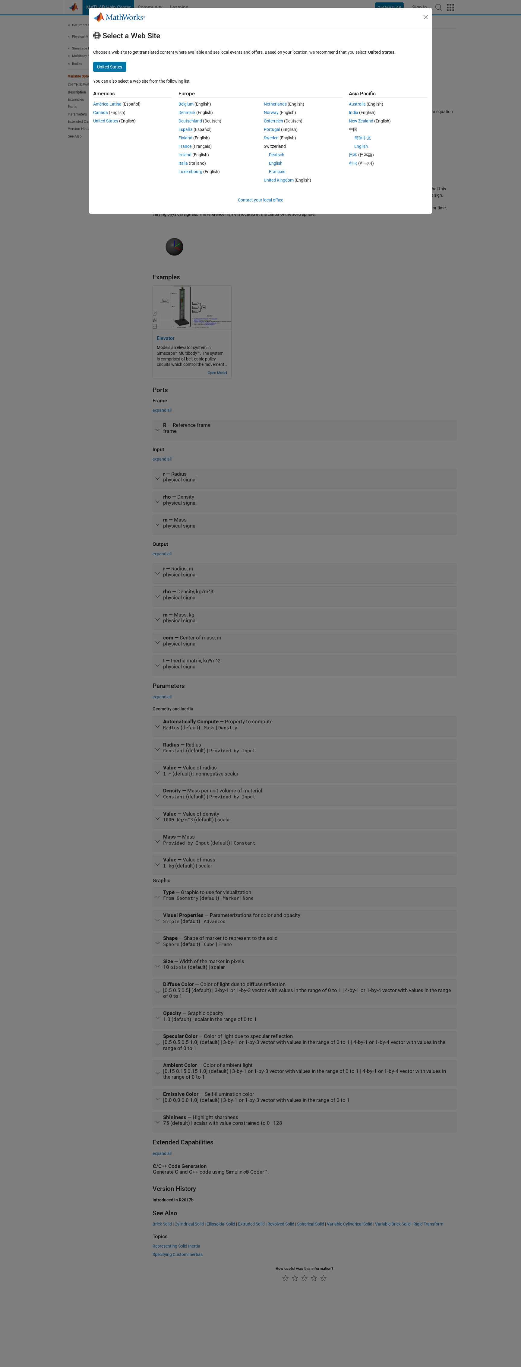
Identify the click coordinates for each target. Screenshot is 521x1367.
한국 (353, 163)
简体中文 (362, 137)
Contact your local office (260, 200)
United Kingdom (279, 180)
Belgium (186, 104)
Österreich (273, 121)
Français (277, 171)
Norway (271, 112)
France (184, 146)
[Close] (426, 17)
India (353, 112)
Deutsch (276, 154)
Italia (183, 163)
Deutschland (190, 121)
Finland (185, 137)
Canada (100, 112)
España (185, 129)
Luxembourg (190, 171)
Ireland (184, 154)
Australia (357, 104)
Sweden (271, 137)
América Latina (107, 104)
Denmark (186, 112)
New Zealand (361, 121)
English (276, 163)
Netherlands (275, 104)
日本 (353, 154)
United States (105, 121)
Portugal (272, 129)
